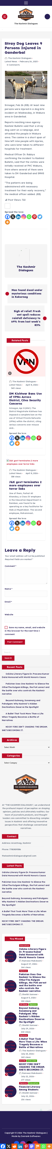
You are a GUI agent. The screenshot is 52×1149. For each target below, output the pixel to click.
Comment (10, 566)
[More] (7, 222)
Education (24, 946)
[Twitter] (39, 216)
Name (8, 589)
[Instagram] (23, 216)
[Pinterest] (34, 216)
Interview (31, 1061)
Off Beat (24, 1004)
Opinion (23, 971)
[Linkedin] (18, 216)
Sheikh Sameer (30, 994)
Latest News (11, 61)
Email (8, 602)
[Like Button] (7, 206)
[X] (12, 216)
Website (9, 614)
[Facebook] (7, 216)
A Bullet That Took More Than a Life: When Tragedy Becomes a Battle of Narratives (23, 717)
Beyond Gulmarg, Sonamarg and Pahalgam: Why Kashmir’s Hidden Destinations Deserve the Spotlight (21, 703)
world (22, 1061)
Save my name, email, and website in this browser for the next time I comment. (25, 631)
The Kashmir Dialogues (19, 58)
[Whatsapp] (29, 216)
